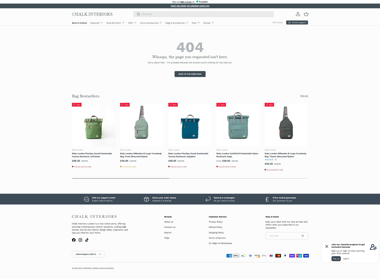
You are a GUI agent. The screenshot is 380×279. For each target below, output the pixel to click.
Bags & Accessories (175, 23)
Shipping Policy (216, 232)
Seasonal (94, 23)
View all (304, 96)
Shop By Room (114, 23)
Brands (207, 23)
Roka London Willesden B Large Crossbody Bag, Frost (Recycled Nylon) (141, 155)
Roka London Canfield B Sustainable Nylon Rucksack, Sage (237, 155)
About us (168, 222)
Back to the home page (190, 74)
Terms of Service (217, 238)
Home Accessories (149, 23)
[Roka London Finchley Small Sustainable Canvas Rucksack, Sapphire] (190, 124)
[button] (306, 14)
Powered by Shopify (106, 268)
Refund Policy (215, 227)
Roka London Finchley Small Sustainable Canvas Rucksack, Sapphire (188, 155)
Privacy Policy (216, 222)
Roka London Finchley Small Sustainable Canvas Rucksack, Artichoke (92, 155)
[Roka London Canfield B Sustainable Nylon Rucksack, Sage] (238, 124)
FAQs (166, 238)
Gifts (130, 23)
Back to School (79, 23)
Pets (194, 23)
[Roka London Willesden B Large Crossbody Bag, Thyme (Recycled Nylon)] (286, 124)
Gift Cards (278, 22)
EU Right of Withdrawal (220, 243)
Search (167, 232)
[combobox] (203, 14)
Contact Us (169, 227)
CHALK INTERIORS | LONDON (88, 268)
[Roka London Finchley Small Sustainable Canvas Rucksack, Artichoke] (93, 124)
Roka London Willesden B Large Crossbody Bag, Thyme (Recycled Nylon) (285, 155)
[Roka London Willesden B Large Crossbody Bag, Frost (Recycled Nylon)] (141, 124)
